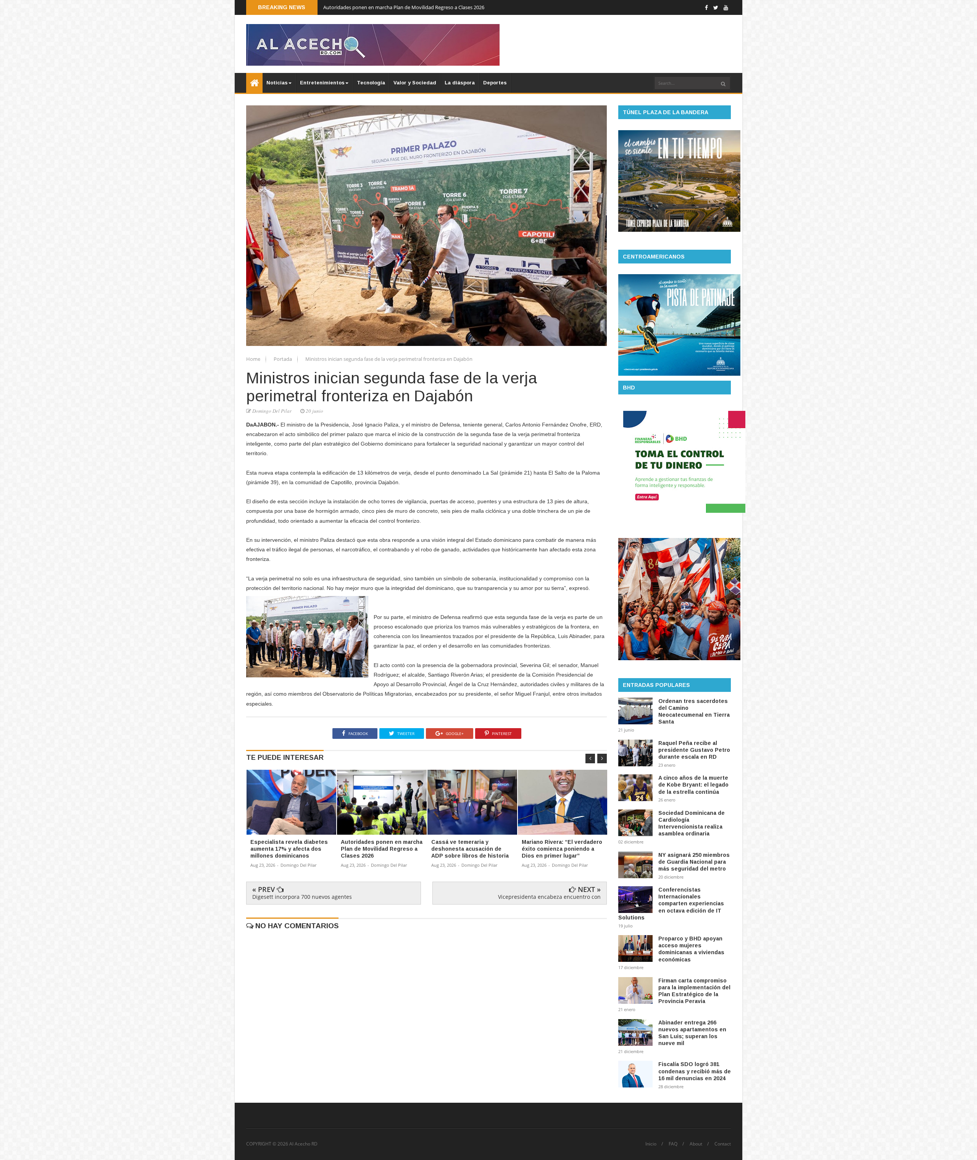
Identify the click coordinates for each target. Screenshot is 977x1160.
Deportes (495, 83)
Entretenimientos (322, 83)
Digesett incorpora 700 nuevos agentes (302, 896)
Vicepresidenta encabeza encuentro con (549, 896)
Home (253, 358)
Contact (722, 1144)
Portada (283, 358)
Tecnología (371, 83)
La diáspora (460, 83)
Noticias (277, 83)
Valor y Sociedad (414, 83)
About (696, 1144)
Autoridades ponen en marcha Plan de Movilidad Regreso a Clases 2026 (403, 7)
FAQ (673, 1144)
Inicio (650, 1144)
